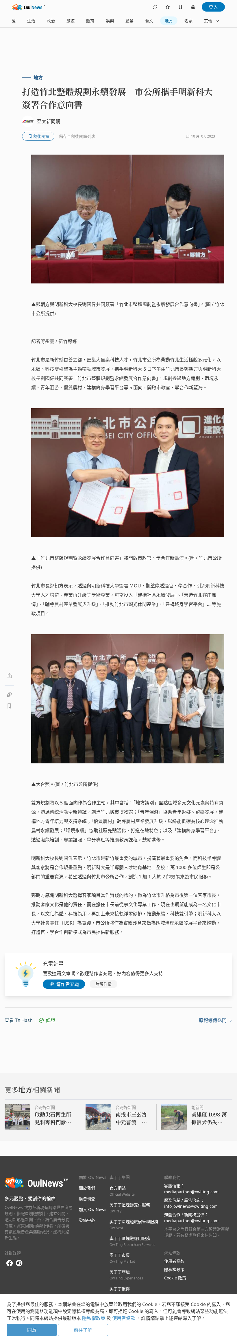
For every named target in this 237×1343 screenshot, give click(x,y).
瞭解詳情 (103, 984)
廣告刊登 (87, 1198)
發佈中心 (87, 1220)
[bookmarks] (180, 7)
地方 (169, 20)
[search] (155, 7)
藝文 (149, 20)
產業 (129, 20)
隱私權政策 (174, 1269)
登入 (213, 7)
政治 (51, 20)
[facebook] (9, 1263)
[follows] (168, 7)
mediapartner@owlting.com (191, 1191)
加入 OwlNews (92, 1209)
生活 (31, 20)
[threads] (19, 1263)
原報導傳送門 (213, 1020)
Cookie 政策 (175, 1278)
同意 (31, 1330)
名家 (188, 20)
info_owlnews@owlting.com (191, 1206)
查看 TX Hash (19, 1020)
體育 (90, 20)
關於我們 (87, 1188)
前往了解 (83, 1330)
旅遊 (70, 20)
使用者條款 (174, 1261)
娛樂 (110, 20)
